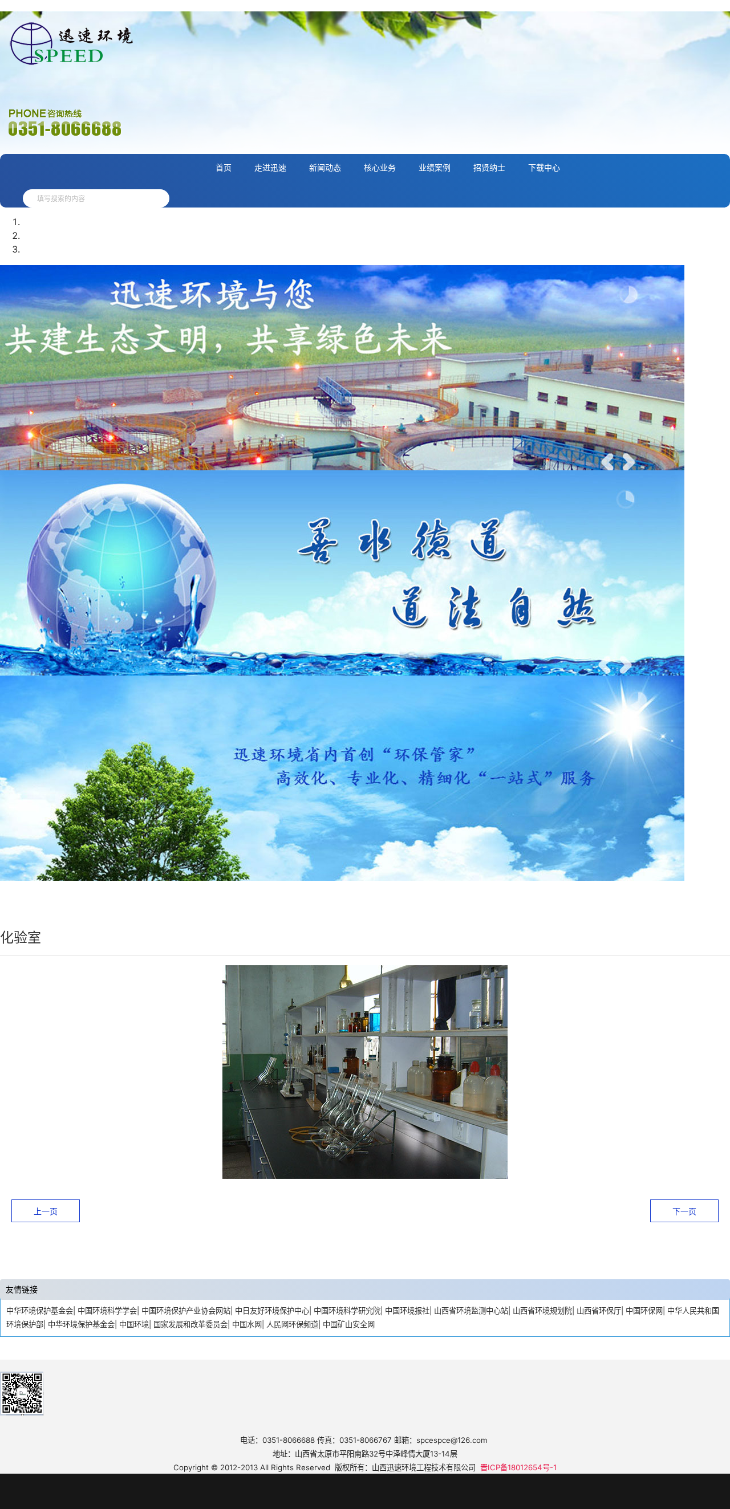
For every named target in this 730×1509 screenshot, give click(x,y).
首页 (224, 167)
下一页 (684, 1211)
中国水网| (248, 1324)
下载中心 (544, 167)
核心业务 (380, 167)
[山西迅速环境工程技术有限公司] (146, 198)
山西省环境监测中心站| (472, 1310)
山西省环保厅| (600, 1310)
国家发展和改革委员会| (191, 1324)
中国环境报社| (408, 1310)
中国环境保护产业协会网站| (187, 1310)
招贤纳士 (489, 167)
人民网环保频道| (293, 1324)
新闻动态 (325, 167)
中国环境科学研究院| (348, 1310)
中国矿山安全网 (349, 1324)
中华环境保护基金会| (40, 1310)
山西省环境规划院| (543, 1310)
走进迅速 (270, 167)
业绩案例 (435, 167)
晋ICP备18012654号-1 (518, 1467)
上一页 (46, 1211)
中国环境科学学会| (108, 1310)
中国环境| (135, 1324)
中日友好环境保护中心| (273, 1310)
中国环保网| (645, 1310)
